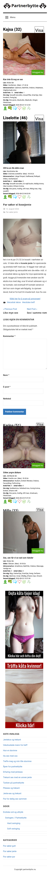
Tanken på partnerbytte (13, 783)
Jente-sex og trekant (12, 793)
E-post (6, 387)
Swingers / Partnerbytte (15, 818)
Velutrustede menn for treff (15, 745)
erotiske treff (29, 302)
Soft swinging (13, 828)
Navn (6, 375)
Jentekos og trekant (12, 739)
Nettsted (7, 398)
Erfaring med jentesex (13, 772)
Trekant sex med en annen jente (17, 777)
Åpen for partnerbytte (12, 766)
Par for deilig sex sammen (15, 799)
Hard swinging (13, 823)
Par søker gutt (9, 846)
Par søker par (9, 857)
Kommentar (9, 336)
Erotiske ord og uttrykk (13, 812)
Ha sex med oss (10, 756)
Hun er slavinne (10, 750)
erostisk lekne (14, 302)
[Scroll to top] (45, 868)
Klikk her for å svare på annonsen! (25, 299)
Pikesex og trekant (11, 788)
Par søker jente (12, 212)
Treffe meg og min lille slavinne (17, 761)
